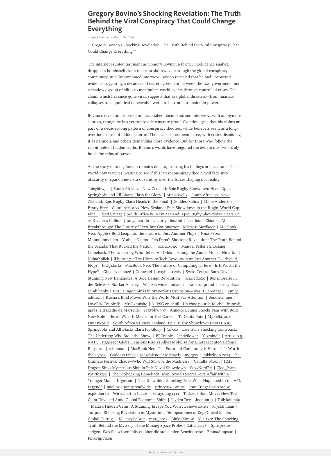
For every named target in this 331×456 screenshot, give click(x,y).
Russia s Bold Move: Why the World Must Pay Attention (155, 297)
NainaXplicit (98, 258)
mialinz (113, 386)
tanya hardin (138, 220)
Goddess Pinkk (123, 354)
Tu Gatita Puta (190, 316)
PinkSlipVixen (100, 438)
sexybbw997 (155, 310)
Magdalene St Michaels (160, 354)
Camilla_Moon (207, 361)
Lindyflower (187, 335)
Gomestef (144, 271)
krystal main (223, 406)
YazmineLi (211, 335)
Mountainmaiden (103, 239)
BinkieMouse (182, 418)
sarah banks (98, 291)
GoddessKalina (186, 201)
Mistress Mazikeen (199, 226)
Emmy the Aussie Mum (197, 252)
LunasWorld (98, 323)
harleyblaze (228, 284)
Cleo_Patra (226, 367)
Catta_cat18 (196, 425)
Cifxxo (172, 329)
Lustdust (193, 220)
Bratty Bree (98, 207)
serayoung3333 (166, 393)
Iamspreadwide (137, 386)
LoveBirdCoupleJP (104, 303)
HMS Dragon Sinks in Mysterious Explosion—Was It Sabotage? (168, 291)
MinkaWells (177, 194)
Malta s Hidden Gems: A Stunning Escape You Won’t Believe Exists (149, 406)
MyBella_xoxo (220, 316)
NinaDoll (230, 252)
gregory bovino (98, 37)
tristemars (117, 348)
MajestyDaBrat (132, 418)
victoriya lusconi (167, 220)
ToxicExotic (167, 246)
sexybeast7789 (168, 271)
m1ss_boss (158, 418)
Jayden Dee (181, 399)
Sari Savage (112, 214)
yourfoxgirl (97, 374)
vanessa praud (201, 284)
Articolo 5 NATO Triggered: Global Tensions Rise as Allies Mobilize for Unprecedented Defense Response (165, 342)
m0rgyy (191, 354)
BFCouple (164, 335)
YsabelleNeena (135, 239)
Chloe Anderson (218, 201)
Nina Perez (210, 233)
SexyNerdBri (201, 367)
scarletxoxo (195, 278)
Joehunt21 (204, 399)
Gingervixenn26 (117, 271)
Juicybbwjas (98, 188)
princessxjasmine (170, 386)
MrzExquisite (135, 303)
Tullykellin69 (229, 399)
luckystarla (111, 265)
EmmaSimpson (220, 431)
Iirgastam (125, 380)
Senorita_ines (221, 297)
